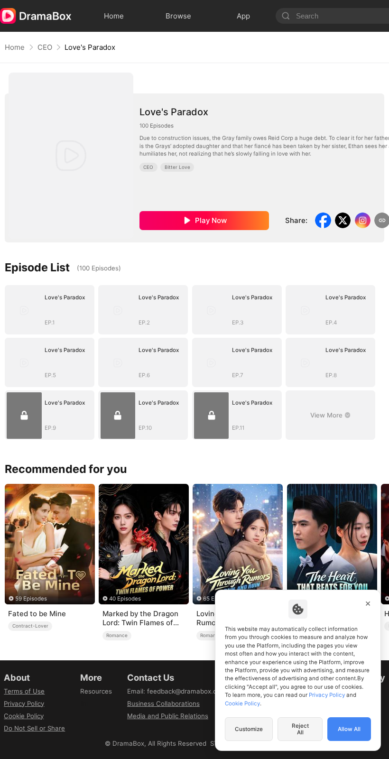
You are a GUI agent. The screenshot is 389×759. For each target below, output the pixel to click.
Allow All (349, 729)
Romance (117, 635)
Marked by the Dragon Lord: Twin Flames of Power (140, 618)
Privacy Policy (24, 703)
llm (84, 703)
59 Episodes (31, 598)
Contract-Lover (30, 626)
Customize (249, 729)
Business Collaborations (163, 703)
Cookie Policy (24, 716)
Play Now (211, 220)
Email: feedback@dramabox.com (176, 691)
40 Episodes (125, 598)
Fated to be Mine (37, 613)
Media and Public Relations (167, 716)
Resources (96, 691)
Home (15, 47)
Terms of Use (24, 691)
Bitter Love (177, 167)
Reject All (300, 729)
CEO (44, 47)
